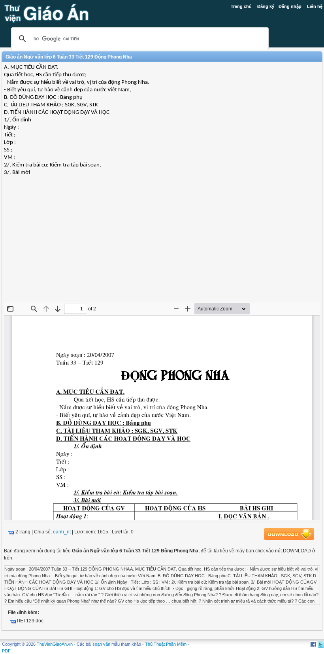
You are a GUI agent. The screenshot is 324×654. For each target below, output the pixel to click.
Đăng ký (265, 6)
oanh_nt (62, 532)
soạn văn (101, 644)
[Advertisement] (162, 245)
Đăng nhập (290, 6)
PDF (6, 650)
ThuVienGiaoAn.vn (55, 644)
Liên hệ (314, 6)
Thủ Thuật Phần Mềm (165, 644)
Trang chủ (241, 6)
